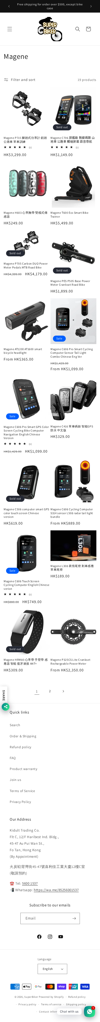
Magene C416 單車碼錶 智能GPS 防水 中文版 (71, 428)
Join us (15, 780)
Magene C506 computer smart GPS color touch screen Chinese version (26, 513)
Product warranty (23, 769)
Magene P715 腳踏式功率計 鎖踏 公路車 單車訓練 (25, 139)
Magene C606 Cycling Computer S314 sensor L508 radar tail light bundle (71, 513)
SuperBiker (31, 996)
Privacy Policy (20, 802)
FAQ (13, 758)
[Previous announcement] (9, 6)
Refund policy (20, 747)
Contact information (52, 1011)
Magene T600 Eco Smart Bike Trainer (69, 214)
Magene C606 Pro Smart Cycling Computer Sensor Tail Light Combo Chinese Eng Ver (71, 352)
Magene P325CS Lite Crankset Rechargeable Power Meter (70, 661)
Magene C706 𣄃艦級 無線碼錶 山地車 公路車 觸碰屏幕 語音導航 (72, 139)
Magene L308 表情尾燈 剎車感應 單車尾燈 (72, 568)
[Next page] (63, 691)
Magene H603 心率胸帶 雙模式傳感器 (26, 214)
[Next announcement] (91, 6)
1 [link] (37, 691)
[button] (9, 29)
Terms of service (51, 1004)
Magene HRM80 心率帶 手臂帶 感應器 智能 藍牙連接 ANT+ (26, 661)
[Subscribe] (74, 918)
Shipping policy (76, 1004)
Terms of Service (22, 791)
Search (15, 725)
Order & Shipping (23, 736)
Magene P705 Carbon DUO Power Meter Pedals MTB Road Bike (26, 265)
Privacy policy (27, 1004)
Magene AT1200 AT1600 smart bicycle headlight (23, 351)
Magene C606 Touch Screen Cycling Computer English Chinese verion (26, 584)
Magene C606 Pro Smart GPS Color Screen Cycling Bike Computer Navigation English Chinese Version (26, 432)
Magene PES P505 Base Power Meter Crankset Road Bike (70, 283)
